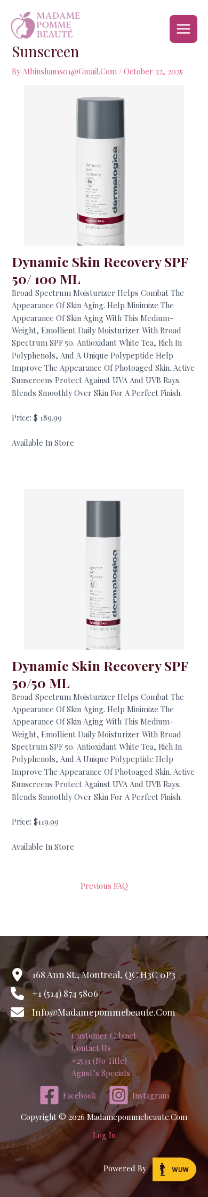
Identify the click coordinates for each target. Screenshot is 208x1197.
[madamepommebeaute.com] (46, 28)
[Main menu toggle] (183, 29)
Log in (104, 1135)
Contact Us (91, 1047)
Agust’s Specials (100, 1073)
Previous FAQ (104, 885)
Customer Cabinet (104, 1035)
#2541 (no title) (99, 1060)
